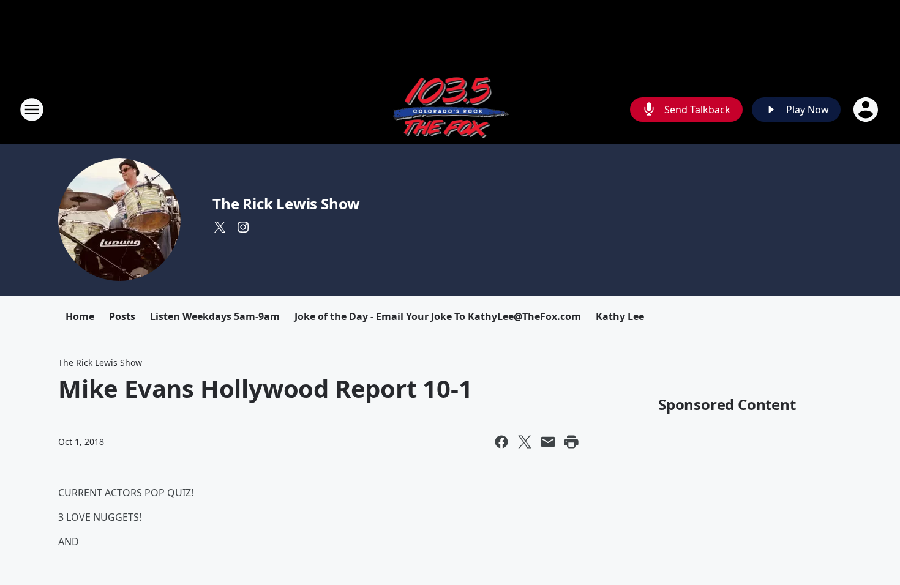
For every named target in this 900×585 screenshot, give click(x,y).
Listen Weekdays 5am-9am (215, 316)
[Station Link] (450, 109)
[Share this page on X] (524, 441)
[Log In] (866, 109)
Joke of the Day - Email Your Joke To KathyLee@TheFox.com (437, 316)
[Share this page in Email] (548, 441)
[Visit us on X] (219, 227)
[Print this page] (571, 441)
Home (80, 316)
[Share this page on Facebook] (501, 441)
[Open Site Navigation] (32, 109)
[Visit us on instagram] (243, 227)
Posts (122, 316)
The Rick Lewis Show (286, 203)
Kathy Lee (620, 316)
